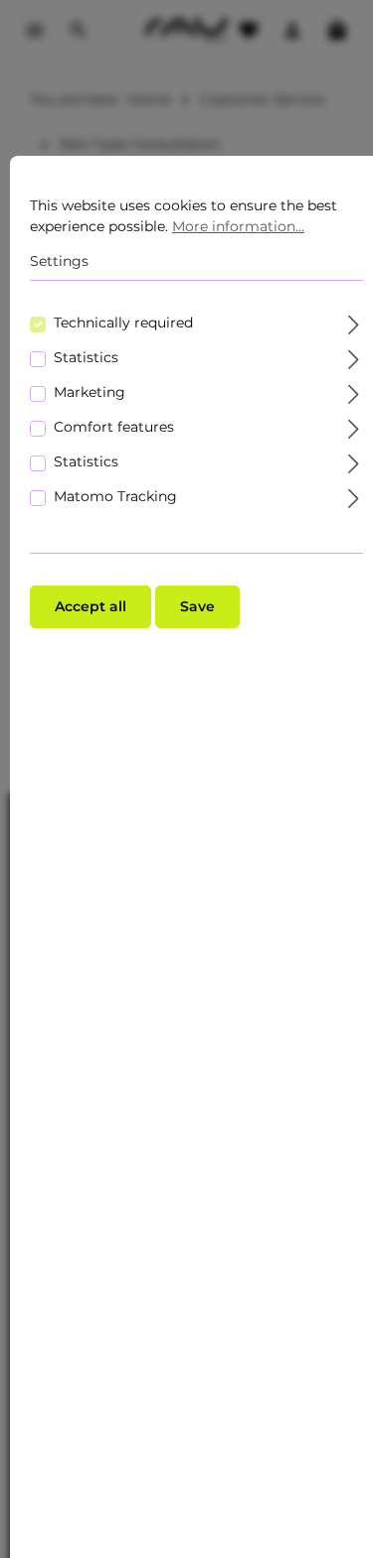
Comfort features (114, 427)
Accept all (90, 606)
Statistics (86, 357)
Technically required (123, 322)
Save (197, 606)
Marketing (89, 392)
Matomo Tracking (115, 496)
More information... (238, 226)
